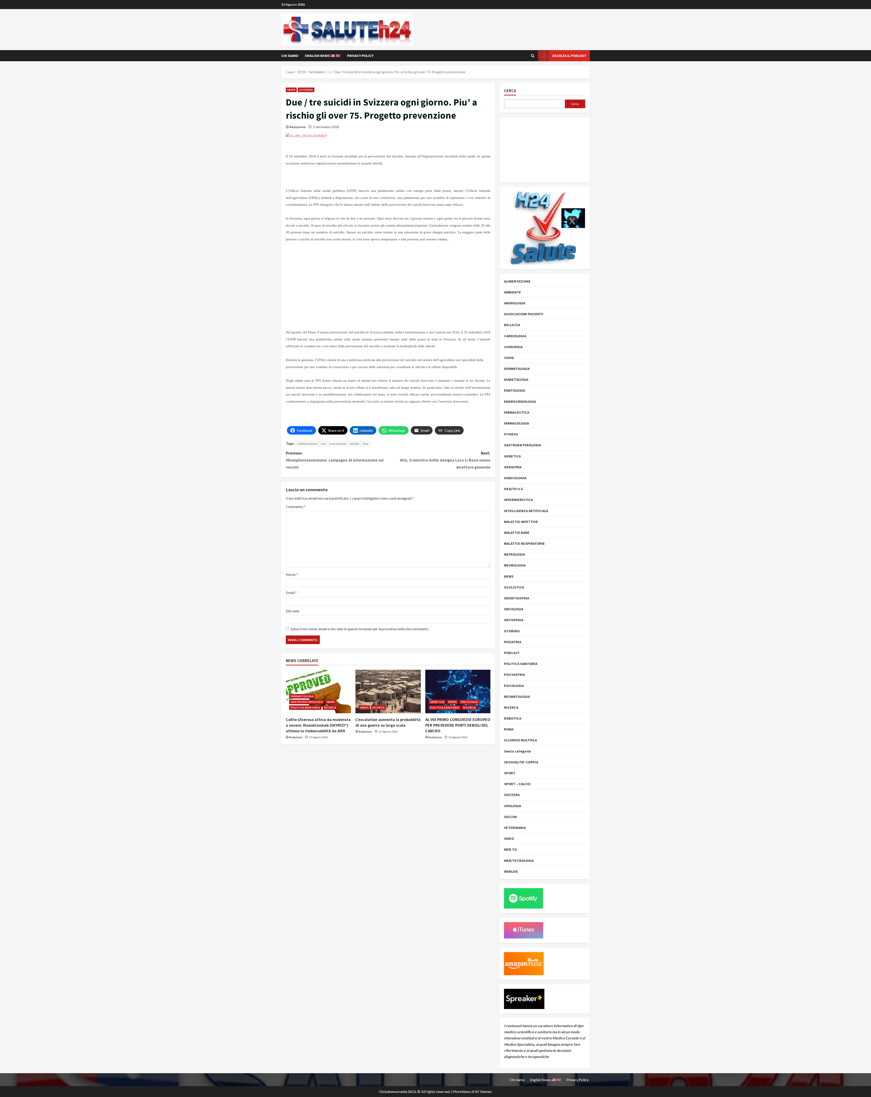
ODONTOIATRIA (516, 598)
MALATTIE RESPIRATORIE (524, 543)
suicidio (354, 443)
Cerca (510, 90)
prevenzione (338, 443)
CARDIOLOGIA (515, 336)
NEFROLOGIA (514, 554)
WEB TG (510, 849)
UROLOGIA (512, 806)
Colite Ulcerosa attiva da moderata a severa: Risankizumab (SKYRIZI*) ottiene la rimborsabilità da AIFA (318, 725)
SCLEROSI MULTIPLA (520, 740)
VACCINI (510, 816)
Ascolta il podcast (569, 55)
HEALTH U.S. (514, 488)
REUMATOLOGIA (517, 696)
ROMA (509, 729)
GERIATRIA (512, 467)
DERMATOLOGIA (517, 368)
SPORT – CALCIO (517, 784)
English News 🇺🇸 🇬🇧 (322, 55)
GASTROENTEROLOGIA (307, 702)
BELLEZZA (512, 325)
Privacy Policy (360, 55)
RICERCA (330, 707)
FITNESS (511, 434)
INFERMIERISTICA (518, 499)
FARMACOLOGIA (302, 696)
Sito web (292, 611)
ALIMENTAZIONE (517, 281)
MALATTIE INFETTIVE (521, 521)
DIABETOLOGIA (516, 379)
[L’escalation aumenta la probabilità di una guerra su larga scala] (388, 691)
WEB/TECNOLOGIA (519, 860)
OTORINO (512, 631)
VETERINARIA (515, 827)
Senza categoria (517, 751)
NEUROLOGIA (515, 565)
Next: (445, 459)
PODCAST (512, 652)
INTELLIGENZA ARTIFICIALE (526, 510)
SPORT (509, 773)
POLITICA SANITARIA (305, 707)
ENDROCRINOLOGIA (520, 401)
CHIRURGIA (513, 346)
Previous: (335, 459)
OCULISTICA (514, 587)
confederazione (307, 443)
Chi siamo (289, 55)
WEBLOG (511, 871)
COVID (509, 357)
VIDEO (509, 838)
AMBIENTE (512, 292)
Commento (296, 506)
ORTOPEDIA (513, 620)
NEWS (291, 89)
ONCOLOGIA (469, 702)
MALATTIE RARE (516, 532)
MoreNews (462, 1091)
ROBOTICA (512, 718)
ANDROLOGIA (514, 303)
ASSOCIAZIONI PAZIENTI (523, 314)
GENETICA (437, 702)
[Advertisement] (320, 291)
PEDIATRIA (512, 642)
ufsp (365, 443)
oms (323, 443)
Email (291, 592)
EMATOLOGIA (514, 390)
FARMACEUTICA (516, 412)
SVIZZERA (306, 89)
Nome (292, 574)
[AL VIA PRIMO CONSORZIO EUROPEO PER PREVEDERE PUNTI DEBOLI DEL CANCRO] (457, 691)
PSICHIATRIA (514, 674)
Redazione (298, 127)
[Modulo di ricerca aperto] (532, 55)
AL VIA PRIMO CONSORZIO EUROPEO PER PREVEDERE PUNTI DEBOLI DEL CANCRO (457, 725)
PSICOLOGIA (514, 685)
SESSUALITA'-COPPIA (521, 762)
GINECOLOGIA (515, 478)
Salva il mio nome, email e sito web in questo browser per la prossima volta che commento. (360, 629)
